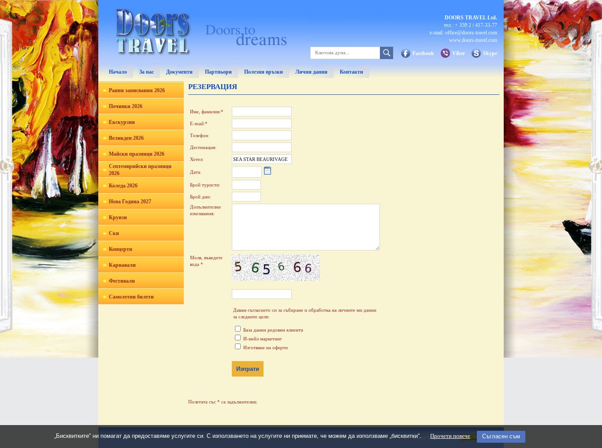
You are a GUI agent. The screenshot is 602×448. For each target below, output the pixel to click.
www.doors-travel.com (473, 40)
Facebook (423, 53)
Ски (114, 233)
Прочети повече (450, 436)
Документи (179, 72)
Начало (118, 72)
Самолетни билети (131, 297)
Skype (490, 53)
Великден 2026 (126, 138)
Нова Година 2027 (130, 201)
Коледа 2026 (123, 186)
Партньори (218, 72)
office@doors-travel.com (471, 33)
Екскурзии (122, 122)
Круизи (118, 217)
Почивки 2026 (125, 106)
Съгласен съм (501, 436)
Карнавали (122, 265)
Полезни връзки (263, 72)
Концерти (120, 249)
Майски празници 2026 (136, 154)
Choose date (267, 171)
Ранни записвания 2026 (137, 90)
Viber (458, 53)
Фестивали (122, 281)
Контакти (351, 72)
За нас (146, 72)
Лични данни (311, 72)
